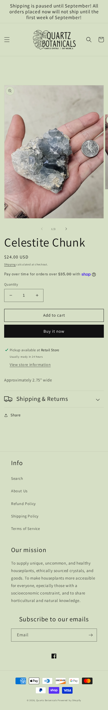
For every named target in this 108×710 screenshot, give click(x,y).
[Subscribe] (90, 635)
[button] (7, 40)
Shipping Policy (24, 516)
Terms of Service (25, 528)
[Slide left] (42, 229)
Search (17, 478)
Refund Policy (23, 503)
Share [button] (16, 414)
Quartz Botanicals (46, 700)
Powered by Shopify (69, 700)
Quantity (11, 284)
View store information (30, 364)
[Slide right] (66, 229)
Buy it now (54, 331)
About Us (19, 490)
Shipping (10, 264)
